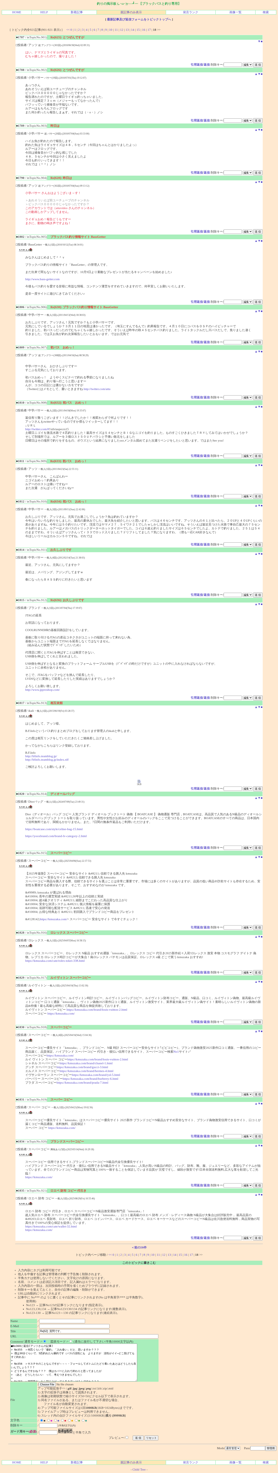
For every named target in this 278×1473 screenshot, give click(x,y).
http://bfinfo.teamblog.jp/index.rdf (47, 759)
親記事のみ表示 (131, 12)
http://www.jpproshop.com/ (42, 689)
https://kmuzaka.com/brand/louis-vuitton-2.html (97, 1009)
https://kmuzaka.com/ (53, 919)
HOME (16, 12)
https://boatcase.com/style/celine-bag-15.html (54, 829)
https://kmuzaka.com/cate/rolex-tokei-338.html (55, 960)
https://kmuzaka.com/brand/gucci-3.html (82, 1067)
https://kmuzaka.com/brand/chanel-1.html (86, 1063)
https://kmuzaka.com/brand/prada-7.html (82, 1082)
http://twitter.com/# (37, 429)
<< (68, 29)
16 (143, 29)
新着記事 (77, 12)
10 (110, 29)
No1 (176, 1051)
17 (149, 29)
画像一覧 (235, 12)
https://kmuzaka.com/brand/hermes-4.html (86, 1071)
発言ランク (190, 12)
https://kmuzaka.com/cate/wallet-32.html (51, 1226)
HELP (44, 12)
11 (116, 29)
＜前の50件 (139, 1247)
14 (132, 29)
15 (138, 29)
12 (121, 29)
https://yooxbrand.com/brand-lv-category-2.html (56, 836)
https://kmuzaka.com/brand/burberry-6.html (90, 1078)
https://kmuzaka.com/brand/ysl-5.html (96, 1074)
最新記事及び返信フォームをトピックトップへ (139, 19)
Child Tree (139, 1469)
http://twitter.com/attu (97, 389)
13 (127, 29)
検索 (266, 12)
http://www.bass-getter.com (42, 279)
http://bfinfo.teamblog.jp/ (41, 756)
